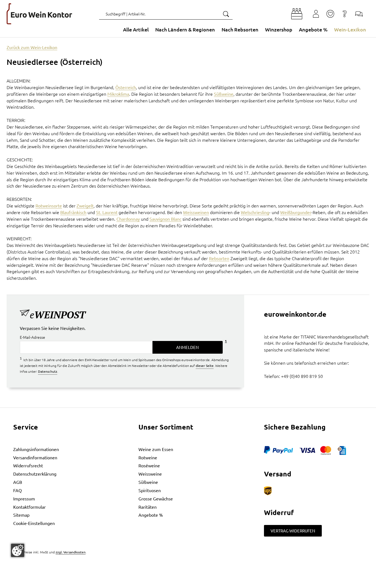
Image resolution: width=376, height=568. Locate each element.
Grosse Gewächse (155, 498)
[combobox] (166, 13)
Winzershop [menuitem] (278, 29)
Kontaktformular (29, 507)
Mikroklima (118, 94)
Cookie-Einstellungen (34, 523)
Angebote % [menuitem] (313, 29)
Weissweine (150, 473)
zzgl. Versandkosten (71, 552)
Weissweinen (196, 212)
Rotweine (147, 457)
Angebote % (150, 515)
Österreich (125, 87)
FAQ (17, 490)
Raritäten (147, 507)
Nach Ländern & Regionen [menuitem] (185, 29)
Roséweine (149, 465)
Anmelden (187, 347)
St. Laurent (107, 212)
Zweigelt (85, 205)
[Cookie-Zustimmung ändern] (17, 550)
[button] (296, 13)
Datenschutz (47, 371)
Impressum (24, 498)
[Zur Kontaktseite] (359, 14)
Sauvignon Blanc (165, 219)
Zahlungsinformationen (36, 449)
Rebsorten (219, 258)
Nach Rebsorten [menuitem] (240, 29)
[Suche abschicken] (226, 13)
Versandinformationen (35, 457)
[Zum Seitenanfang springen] (188, 564)
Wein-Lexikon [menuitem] (350, 29)
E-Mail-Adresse (32, 337)
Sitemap (21, 515)
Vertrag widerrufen (293, 530)
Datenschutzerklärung (34, 473)
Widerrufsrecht (28, 465)
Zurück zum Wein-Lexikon (32, 47)
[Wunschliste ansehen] (330, 14)
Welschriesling (255, 212)
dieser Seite (205, 365)
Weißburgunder (295, 212)
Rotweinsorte (49, 205)
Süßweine (223, 94)
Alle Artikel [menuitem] (136, 29)
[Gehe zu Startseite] (39, 13)
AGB (17, 482)
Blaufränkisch (73, 212)
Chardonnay (128, 219)
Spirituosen (149, 490)
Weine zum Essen (155, 449)
